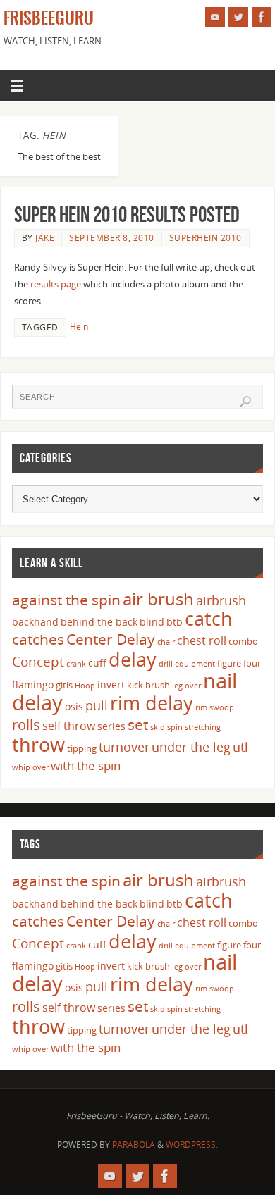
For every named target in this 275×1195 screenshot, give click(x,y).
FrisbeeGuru (49, 18)
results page (55, 284)
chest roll (201, 640)
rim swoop (214, 707)
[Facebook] (261, 17)
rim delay (151, 703)
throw (38, 744)
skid (157, 727)
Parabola (133, 1145)
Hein (79, 327)
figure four (239, 663)
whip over (30, 767)
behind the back (99, 622)
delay (133, 659)
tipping (82, 748)
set (138, 724)
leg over (186, 686)
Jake (44, 238)
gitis (64, 685)
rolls (26, 724)
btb (174, 622)
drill (166, 664)
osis (74, 706)
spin (175, 727)
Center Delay (110, 639)
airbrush (221, 600)
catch (209, 618)
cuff (97, 662)
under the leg (191, 746)
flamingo (33, 684)
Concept (38, 661)
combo (243, 641)
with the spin (86, 765)
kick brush (148, 685)
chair (166, 642)
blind (152, 622)
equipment (195, 664)
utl (240, 746)
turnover (124, 746)
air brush (158, 598)
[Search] (245, 402)
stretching (203, 727)
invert (111, 684)
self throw (68, 725)
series (111, 726)
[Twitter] (238, 17)
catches (38, 639)
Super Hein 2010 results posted (127, 214)
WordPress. (192, 1145)
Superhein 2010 (205, 238)
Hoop (85, 686)
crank (76, 664)
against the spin (66, 599)
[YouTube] (215, 17)
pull (96, 705)
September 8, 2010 (111, 238)
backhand (35, 622)
